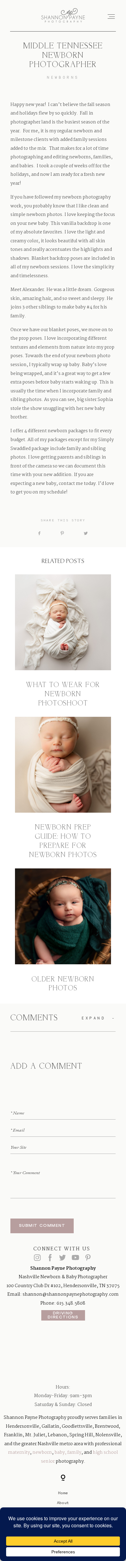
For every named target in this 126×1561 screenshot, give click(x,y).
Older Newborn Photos (63, 930)
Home (63, 1492)
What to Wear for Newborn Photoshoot (63, 641)
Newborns (63, 77)
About (63, 1502)
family (74, 1452)
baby (59, 1452)
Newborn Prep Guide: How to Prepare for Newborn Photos (63, 788)
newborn (42, 1452)
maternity (19, 1452)
